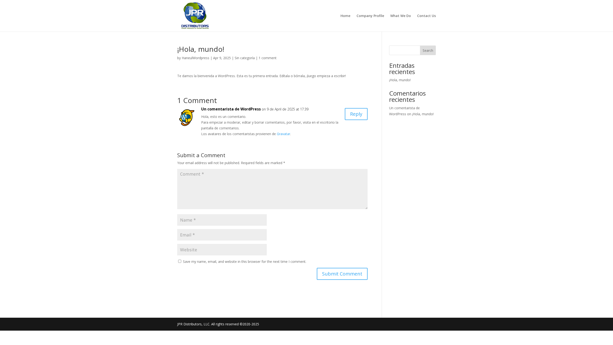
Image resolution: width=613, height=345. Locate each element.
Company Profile (370, 16)
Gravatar (283, 134)
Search (428, 50)
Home (345, 16)
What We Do (400, 16)
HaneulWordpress (195, 58)
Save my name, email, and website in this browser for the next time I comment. (244, 261)
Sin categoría (245, 58)
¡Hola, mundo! (400, 80)
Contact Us (426, 16)
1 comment (268, 58)
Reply (356, 114)
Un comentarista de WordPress (231, 109)
